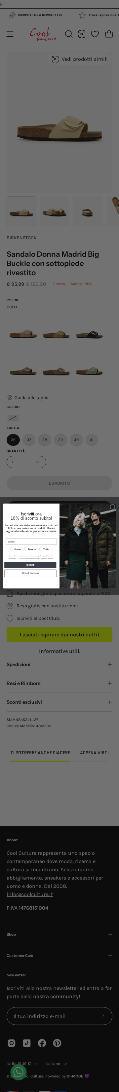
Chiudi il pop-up (30, 573)
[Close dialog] (112, 507)
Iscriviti (30, 565)
